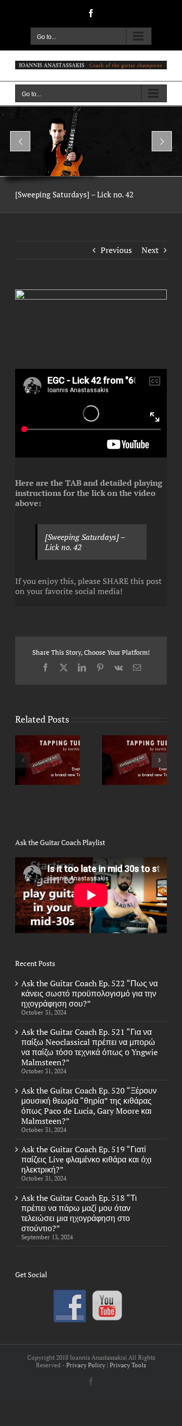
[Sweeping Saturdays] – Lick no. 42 (85, 542)
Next (150, 250)
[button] (22, 760)
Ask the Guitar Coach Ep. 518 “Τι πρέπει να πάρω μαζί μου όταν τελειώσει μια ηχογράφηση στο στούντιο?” (79, 1213)
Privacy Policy (85, 1365)
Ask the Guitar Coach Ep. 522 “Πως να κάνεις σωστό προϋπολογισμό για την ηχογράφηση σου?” (89, 993)
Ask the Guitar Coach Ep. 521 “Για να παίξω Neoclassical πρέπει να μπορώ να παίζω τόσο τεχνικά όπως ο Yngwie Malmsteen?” (89, 1047)
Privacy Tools (128, 1365)
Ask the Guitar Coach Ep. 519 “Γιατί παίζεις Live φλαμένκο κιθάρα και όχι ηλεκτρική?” (86, 1159)
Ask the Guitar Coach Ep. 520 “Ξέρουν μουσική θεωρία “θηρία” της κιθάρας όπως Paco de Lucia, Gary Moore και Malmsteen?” (89, 1105)
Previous (116, 250)
